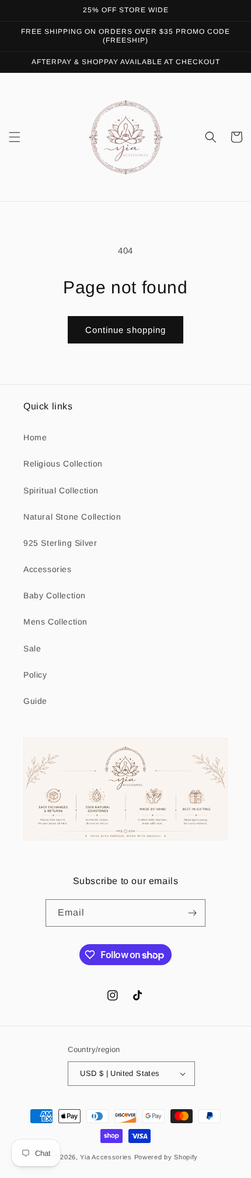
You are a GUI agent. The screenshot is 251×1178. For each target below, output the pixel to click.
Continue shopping (125, 330)
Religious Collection (63, 463)
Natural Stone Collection (72, 516)
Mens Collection (55, 621)
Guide (35, 701)
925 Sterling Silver (60, 543)
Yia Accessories (107, 1157)
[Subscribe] (192, 913)
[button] (14, 137)
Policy (35, 674)
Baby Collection (54, 595)
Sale (32, 648)
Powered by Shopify (166, 1157)
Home (35, 437)
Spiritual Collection (61, 490)
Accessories (47, 569)
